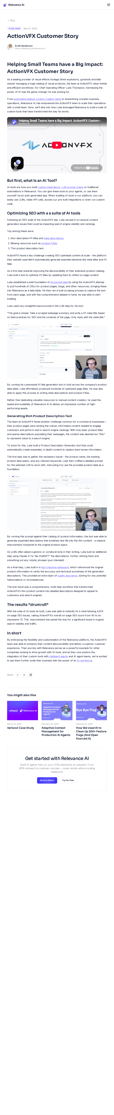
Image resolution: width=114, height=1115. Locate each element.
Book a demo (47, 780)
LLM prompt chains (72, 187)
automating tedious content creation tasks (37, 99)
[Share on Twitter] (24, 675)
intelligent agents (58, 656)
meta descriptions (54, 238)
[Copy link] (17, 675)
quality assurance (67, 575)
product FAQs (49, 243)
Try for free (68, 780)
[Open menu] (109, 5)
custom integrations (49, 187)
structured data (59, 282)
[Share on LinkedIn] (30, 675)
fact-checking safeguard (55, 567)
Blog (12, 20)
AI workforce (84, 660)
